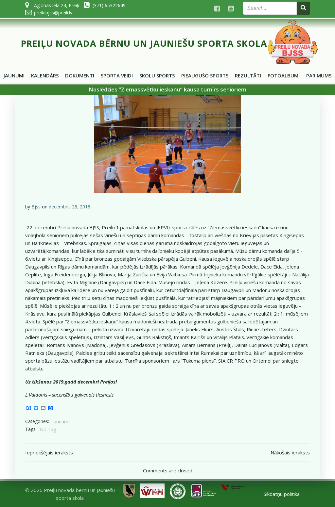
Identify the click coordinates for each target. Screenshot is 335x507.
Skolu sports (157, 75)
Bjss (36, 207)
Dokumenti (79, 75)
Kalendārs (45, 75)
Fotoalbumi (284, 75)
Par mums (318, 75)
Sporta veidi (117, 75)
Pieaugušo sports (204, 75)
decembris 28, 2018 (69, 207)
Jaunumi (14, 75)
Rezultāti (248, 75)
